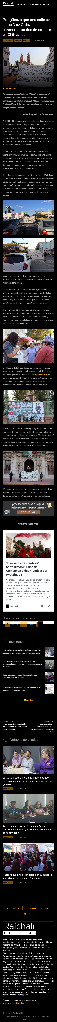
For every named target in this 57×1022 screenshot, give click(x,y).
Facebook (15, 908)
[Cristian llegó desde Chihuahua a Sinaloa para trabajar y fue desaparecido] (49, 689)
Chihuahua (7, 41)
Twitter (31, 914)
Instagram (32, 908)
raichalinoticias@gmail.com (14, 1003)
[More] (40, 624)
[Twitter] (25, 914)
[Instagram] (24, 908)
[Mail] (41, 908)
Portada (26, 41)
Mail (47, 908)
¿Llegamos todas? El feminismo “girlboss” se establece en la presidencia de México (42, 728)
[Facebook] (8, 908)
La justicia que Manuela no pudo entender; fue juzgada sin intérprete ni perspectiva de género (22, 651)
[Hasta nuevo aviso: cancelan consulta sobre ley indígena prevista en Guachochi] (49, 677)
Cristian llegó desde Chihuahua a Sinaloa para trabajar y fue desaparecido (21, 688)
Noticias (18, 41)
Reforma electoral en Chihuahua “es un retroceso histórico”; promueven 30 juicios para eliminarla (22, 664)
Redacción (11, 88)
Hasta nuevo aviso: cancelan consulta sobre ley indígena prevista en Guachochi (22, 676)
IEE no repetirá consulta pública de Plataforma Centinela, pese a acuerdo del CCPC (15, 727)
